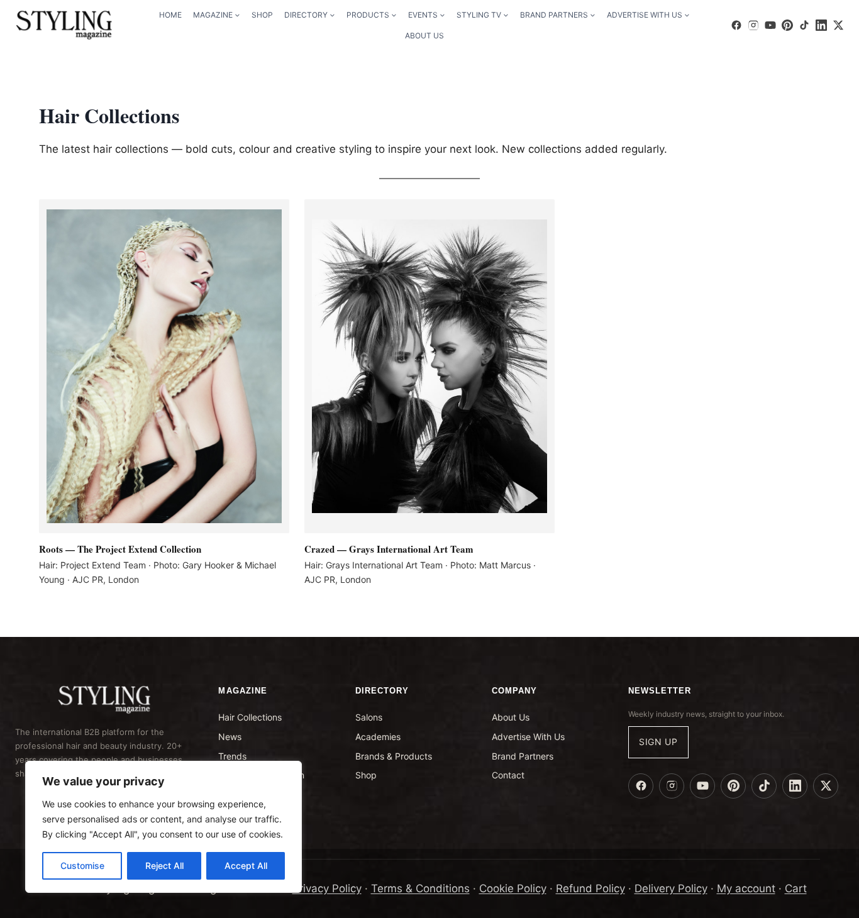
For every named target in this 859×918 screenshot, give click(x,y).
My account (746, 888)
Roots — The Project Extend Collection (120, 549)
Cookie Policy (512, 888)
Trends (232, 756)
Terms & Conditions (420, 888)
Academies (378, 736)
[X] (838, 25)
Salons (368, 717)
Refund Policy (590, 888)
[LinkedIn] (821, 25)
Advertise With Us (528, 736)
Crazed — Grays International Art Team (389, 549)
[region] (163, 827)
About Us (424, 35)
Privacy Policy (327, 888)
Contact (508, 775)
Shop (262, 14)
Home (170, 14)
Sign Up (658, 741)
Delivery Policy (671, 888)
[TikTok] (804, 25)
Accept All (245, 865)
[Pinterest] (787, 25)
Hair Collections (250, 717)
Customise (82, 865)
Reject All (164, 865)
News (229, 736)
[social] (736, 25)
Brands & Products (393, 756)
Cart (796, 888)
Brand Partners (522, 756)
